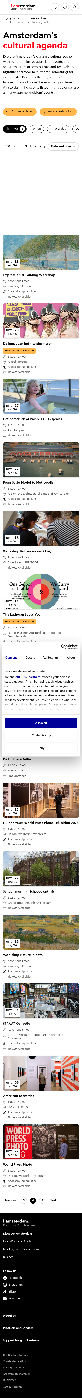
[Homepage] (6, 18)
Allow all (41, 722)
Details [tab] (30, 657)
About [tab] (71, 657)
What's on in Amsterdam (29, 18)
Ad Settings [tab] (51, 657)
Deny (41, 747)
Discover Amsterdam (17, 1233)
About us (9, 1315)
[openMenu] (5, 7)
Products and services (18, 1328)
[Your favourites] (65, 7)
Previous (10, 1200)
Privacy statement (14, 1367)
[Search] (75, 7)
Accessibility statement (17, 1374)
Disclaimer (9, 1380)
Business (9, 1257)
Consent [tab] (11, 657)
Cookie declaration (14, 1361)
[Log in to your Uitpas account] (55, 7)
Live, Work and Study (17, 1241)
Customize (39, 735)
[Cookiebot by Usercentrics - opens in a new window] (61, 646)
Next (53, 1200)
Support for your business (21, 1340)
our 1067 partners (28, 677)
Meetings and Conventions (21, 1249)
